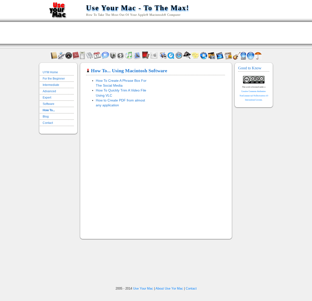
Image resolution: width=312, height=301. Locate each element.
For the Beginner (54, 78)
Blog (46, 116)
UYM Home (50, 72)
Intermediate (51, 85)
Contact (48, 123)
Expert (47, 97)
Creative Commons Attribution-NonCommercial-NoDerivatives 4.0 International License (254, 95)
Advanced (49, 91)
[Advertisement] (156, 33)
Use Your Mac (143, 288)
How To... (49, 110)
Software (48, 104)
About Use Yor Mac (169, 288)
